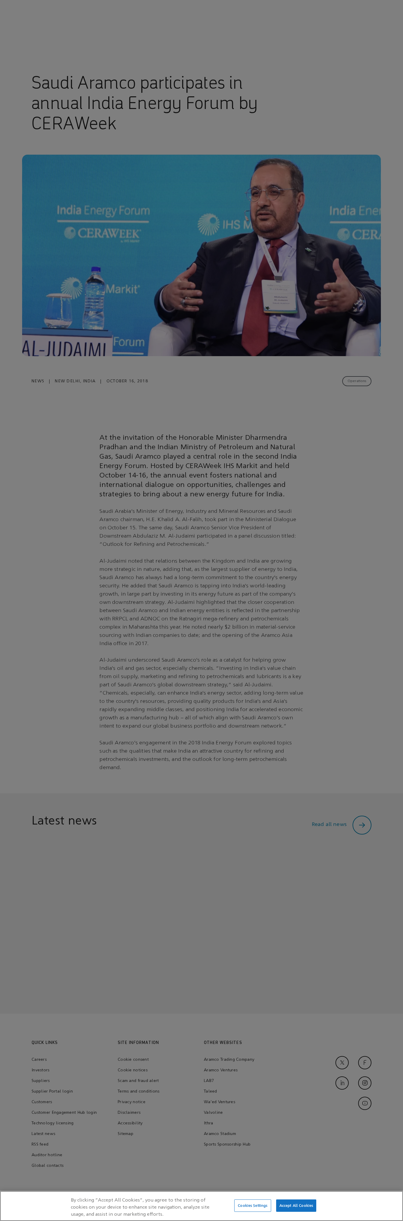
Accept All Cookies (296, 1205)
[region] (201, 1206)
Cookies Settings (252, 1205)
